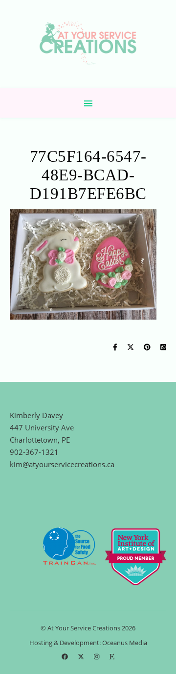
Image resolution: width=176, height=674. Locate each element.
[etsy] (112, 656)
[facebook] (65, 656)
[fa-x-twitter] (82, 656)
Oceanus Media (124, 642)
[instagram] (97, 656)
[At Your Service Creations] (88, 44)
